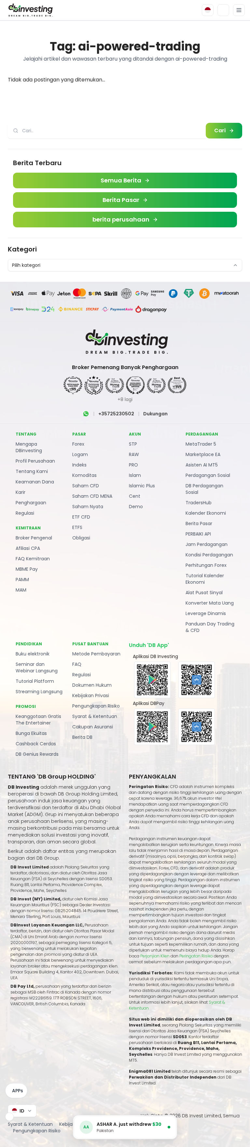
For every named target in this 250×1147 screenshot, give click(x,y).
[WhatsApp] (86, 413)
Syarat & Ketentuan (94, 716)
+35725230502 (116, 413)
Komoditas (84, 475)
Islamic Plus (142, 485)
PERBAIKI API (198, 534)
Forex (78, 444)
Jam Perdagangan (207, 544)
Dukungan (155, 413)
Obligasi (81, 538)
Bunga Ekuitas (31, 733)
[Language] (208, 10)
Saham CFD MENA (92, 496)
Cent (134, 496)
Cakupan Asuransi (92, 727)
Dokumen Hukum (92, 685)
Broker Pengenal (34, 538)
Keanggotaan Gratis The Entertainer (38, 719)
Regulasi (25, 513)
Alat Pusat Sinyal (204, 592)
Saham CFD (85, 485)
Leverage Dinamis (206, 613)
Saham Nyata (87, 506)
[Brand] (29, 10)
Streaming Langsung (39, 691)
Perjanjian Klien (155, 956)
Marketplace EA (203, 454)
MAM (21, 590)
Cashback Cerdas (36, 743)
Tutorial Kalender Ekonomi (205, 578)
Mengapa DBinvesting (29, 447)
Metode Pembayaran (96, 654)
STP (133, 444)
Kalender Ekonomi (206, 513)
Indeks (79, 465)
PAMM (22, 579)
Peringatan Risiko (196, 956)
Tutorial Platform (35, 681)
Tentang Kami (32, 471)
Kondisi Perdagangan (209, 555)
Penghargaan (31, 502)
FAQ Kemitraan (33, 558)
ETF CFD (81, 517)
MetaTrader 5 (201, 444)
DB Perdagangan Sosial (204, 488)
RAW (134, 454)
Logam (80, 454)
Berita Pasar (199, 523)
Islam (135, 475)
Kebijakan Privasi (90, 695)
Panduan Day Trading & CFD (210, 627)
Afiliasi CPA (28, 548)
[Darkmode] (223, 10)
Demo (136, 506)
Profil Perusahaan (35, 461)
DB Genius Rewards (37, 754)
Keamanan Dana (35, 482)
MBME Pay (27, 569)
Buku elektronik (32, 654)
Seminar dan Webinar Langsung (37, 667)
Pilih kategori (26, 265)
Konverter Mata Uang (210, 603)
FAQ (76, 664)
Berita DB (82, 737)
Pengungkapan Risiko (96, 706)
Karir (20, 492)
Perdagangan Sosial (208, 475)
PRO (133, 465)
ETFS (77, 527)
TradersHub (199, 502)
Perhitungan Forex (206, 565)
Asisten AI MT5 (202, 465)
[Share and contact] (9, 1116)
